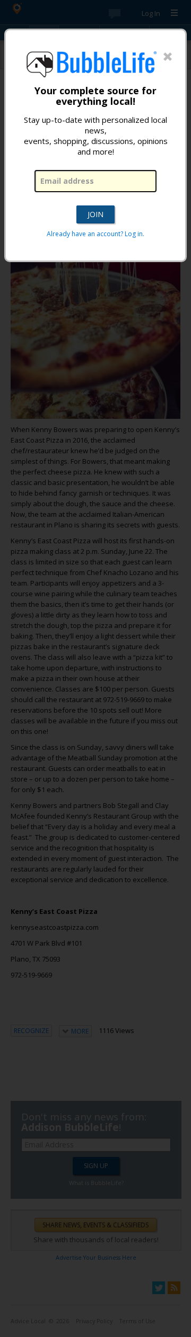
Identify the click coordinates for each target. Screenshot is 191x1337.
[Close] (167, 57)
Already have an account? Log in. (95, 233)
